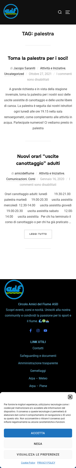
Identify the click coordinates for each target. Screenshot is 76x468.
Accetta (38, 433)
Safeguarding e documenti (38, 356)
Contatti (38, 348)
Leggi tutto (40, 233)
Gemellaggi (38, 371)
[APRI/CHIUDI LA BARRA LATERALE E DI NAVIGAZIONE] (69, 12)
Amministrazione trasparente (38, 363)
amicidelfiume (24, 173)
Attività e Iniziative (52, 68)
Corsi (31, 179)
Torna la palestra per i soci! (38, 58)
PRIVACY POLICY (46, 462)
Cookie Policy (28, 462)
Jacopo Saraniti (24, 68)
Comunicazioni (16, 179)
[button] (70, 397)
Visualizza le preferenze (38, 454)
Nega (38, 444)
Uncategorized (14, 74)
